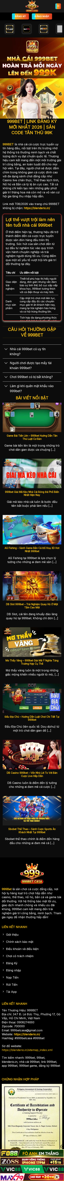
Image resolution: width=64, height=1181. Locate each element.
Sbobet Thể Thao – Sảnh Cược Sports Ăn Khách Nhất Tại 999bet (32, 831)
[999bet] (32, 6)
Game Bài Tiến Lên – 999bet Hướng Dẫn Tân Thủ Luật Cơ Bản (32, 437)
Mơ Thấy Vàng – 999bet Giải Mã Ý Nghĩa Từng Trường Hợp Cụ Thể (32, 662)
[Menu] (58, 6)
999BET (8, 144)
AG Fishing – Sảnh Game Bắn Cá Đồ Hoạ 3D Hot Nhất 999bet (32, 550)
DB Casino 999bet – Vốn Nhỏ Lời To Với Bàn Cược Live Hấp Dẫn (32, 774)
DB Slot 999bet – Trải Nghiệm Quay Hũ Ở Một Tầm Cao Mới (32, 606)
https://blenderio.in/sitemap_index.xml (27, 1050)
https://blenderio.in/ (37, 208)
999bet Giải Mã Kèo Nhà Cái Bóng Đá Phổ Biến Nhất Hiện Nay (32, 494)
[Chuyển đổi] (6, 349)
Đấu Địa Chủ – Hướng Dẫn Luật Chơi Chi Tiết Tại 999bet (32, 718)
